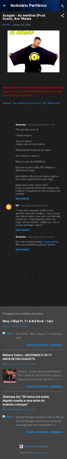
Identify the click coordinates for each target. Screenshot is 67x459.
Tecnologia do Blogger (35, 446)
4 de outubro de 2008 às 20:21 (34, 205)
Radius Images (42, 453)
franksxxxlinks (50, 241)
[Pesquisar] (62, 7)
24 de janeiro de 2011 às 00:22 (41, 237)
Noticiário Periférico (28, 5)
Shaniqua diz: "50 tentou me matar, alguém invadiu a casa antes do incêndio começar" (26, 400)
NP (17, 205)
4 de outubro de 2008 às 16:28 (41, 125)
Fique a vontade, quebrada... (45, 345)
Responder (22, 198)
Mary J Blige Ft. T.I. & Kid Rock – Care (28, 321)
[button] (62, 16)
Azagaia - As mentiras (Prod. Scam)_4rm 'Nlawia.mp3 (31, 103)
